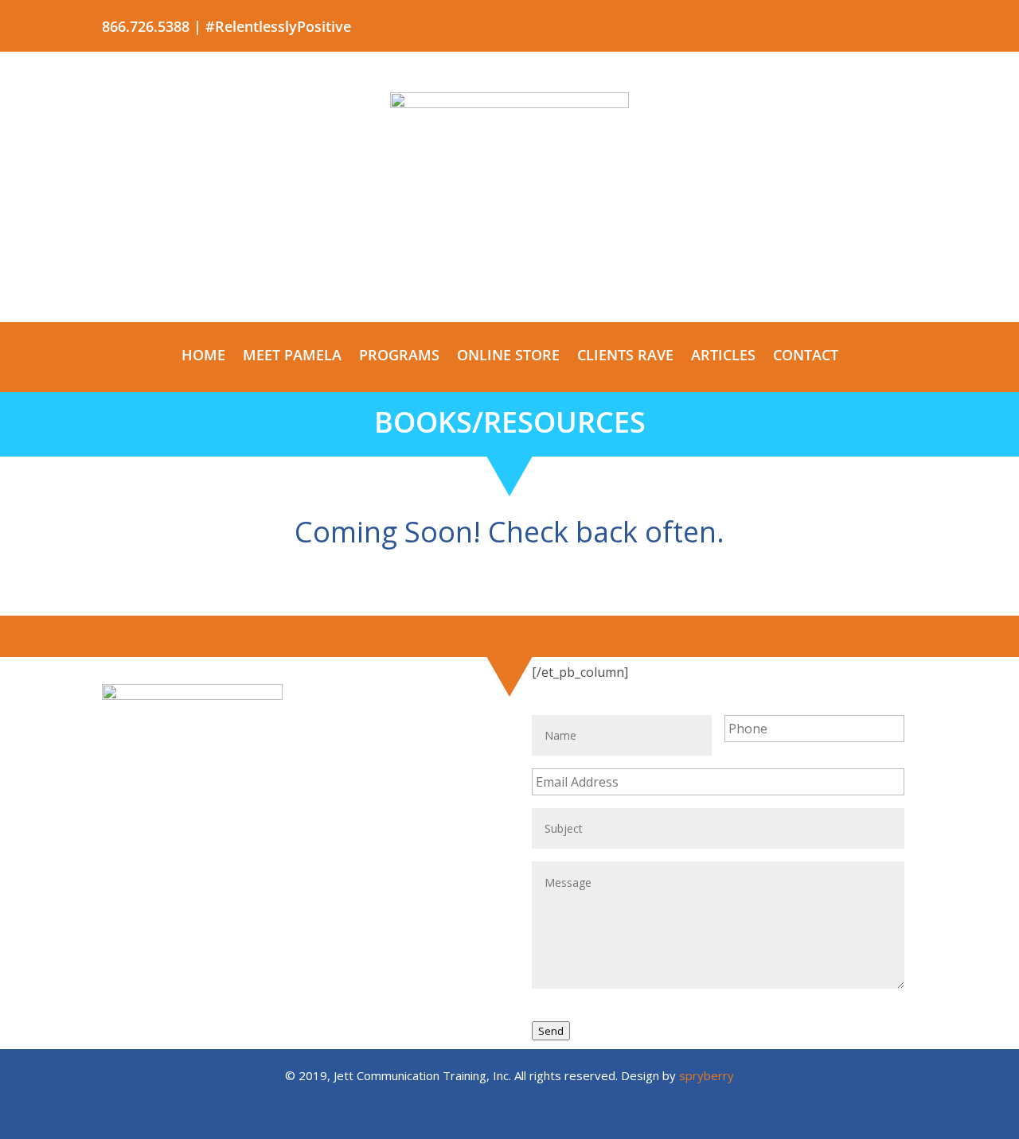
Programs (399, 356)
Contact (805, 356)
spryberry (706, 1075)
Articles (723, 356)
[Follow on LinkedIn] (872, 23)
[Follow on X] (809, 23)
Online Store (508, 356)
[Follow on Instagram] (904, 23)
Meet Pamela (292, 356)
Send (551, 1031)
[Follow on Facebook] (777, 23)
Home (203, 356)
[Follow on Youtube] (840, 23)
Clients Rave (625, 356)
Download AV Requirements (294, 908)
